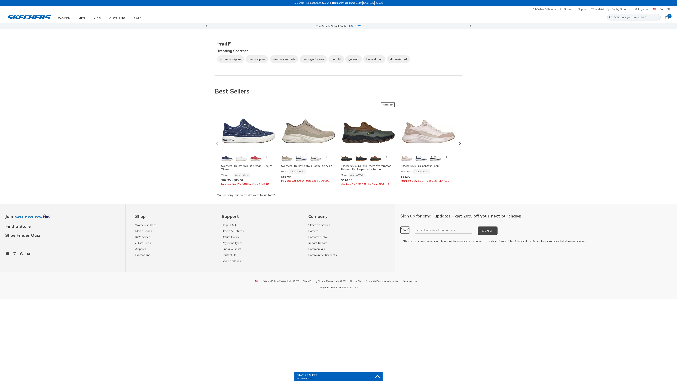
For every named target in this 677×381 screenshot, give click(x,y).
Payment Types (232, 243)
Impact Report (317, 243)
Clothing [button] (117, 18)
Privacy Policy (506, 241)
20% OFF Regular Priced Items (338, 3)
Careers (313, 231)
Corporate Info (317, 237)
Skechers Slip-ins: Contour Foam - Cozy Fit (306, 166)
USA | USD (663, 9)
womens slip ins (230, 59)
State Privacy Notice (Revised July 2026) (324, 281)
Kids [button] (97, 18)
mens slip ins (257, 59)
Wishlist (599, 9)
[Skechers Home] (29, 17)
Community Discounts (322, 255)
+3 (266, 157)
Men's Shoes (143, 231)
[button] (642, 9)
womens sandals (284, 59)
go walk (353, 59)
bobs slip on (374, 59)
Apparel (140, 249)
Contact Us (229, 255)
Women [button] (64, 18)
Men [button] (82, 18)
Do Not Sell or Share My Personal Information (374, 281)
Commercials (316, 249)
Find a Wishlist (231, 249)
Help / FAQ (229, 225)
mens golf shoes (313, 59)
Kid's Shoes (142, 237)
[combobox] (633, 17)
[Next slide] (470, 26)
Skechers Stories (319, 225)
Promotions (142, 255)
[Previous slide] (206, 26)
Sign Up (487, 230)
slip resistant (398, 59)
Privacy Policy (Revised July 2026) (281, 281)
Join (9, 216)
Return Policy (230, 237)
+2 (385, 157)
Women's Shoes (146, 225)
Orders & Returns (546, 9)
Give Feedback (231, 261)
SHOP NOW (354, 26)
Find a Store (18, 226)
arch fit (336, 59)
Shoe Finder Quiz (22, 235)
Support (582, 9)
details (379, 3)
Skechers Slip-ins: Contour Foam (420, 166)
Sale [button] (138, 18)
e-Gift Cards (143, 243)
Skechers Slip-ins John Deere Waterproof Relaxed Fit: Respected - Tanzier (366, 167)
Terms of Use (524, 241)
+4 (445, 157)
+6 (326, 157)
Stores (567, 9)
